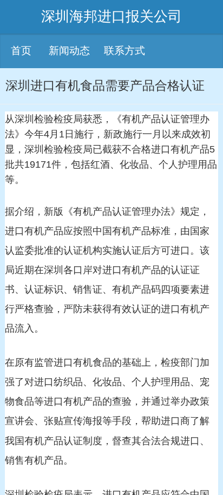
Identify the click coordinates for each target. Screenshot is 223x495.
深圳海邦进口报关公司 (111, 16)
